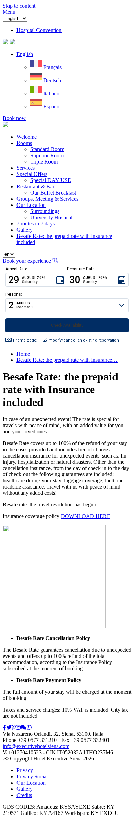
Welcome (26, 137)
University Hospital (51, 217)
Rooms (24, 143)
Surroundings (44, 211)
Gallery (24, 230)
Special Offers (31, 174)
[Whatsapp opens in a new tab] (29, 728)
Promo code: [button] (25, 340)
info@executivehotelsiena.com (36, 746)
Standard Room (47, 149)
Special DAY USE (50, 180)
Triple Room (44, 162)
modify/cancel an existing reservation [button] (84, 340)
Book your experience (27, 261)
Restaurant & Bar (35, 186)
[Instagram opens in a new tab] (18, 728)
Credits (24, 795)
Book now (14, 118)
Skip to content (19, 6)
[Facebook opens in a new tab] (4, 728)
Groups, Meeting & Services (47, 199)
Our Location (31, 205)
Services (25, 168)
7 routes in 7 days (35, 224)
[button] (24, 54)
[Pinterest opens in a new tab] (14, 728)
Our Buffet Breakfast (53, 193)
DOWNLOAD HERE (85, 516)
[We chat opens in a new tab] (24, 728)
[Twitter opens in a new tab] (9, 728)
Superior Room (47, 155)
